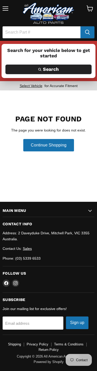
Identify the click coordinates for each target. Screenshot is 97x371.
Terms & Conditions (69, 344)
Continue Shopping (48, 145)
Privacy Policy (37, 344)
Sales (27, 248)
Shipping (14, 344)
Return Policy (49, 350)
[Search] (87, 32)
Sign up (77, 322)
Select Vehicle (31, 86)
